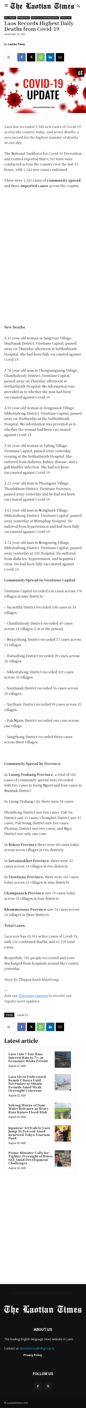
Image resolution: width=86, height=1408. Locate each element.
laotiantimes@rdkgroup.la (37, 1348)
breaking (23, 17)
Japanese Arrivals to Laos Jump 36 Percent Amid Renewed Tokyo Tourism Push (29, 1132)
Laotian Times (16, 44)
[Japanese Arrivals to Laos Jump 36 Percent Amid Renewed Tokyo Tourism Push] (63, 1133)
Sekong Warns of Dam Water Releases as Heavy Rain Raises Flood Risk (28, 1108)
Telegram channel (33, 995)
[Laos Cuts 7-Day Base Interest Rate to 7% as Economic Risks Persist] (63, 1059)
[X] (31, 57)
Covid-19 (66, 17)
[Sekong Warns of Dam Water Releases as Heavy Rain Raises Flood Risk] (63, 1111)
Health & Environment (45, 17)
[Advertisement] (43, 1230)
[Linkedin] (50, 57)
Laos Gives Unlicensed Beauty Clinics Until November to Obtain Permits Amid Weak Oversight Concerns (27, 1083)
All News (10, 17)
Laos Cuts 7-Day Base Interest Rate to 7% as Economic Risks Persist (28, 1057)
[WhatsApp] (41, 57)
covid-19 (22, 1015)
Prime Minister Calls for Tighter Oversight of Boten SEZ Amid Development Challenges (30, 1157)
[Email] (60, 57)
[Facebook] (21, 57)
